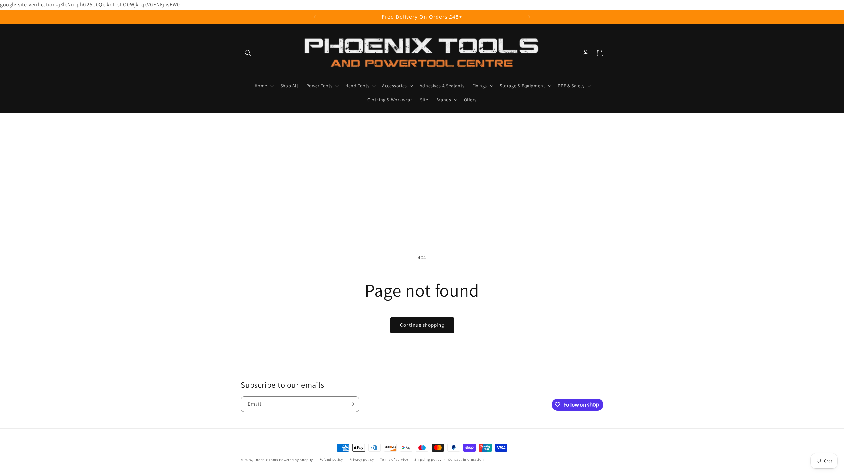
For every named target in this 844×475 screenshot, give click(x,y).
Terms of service (394, 459)
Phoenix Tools (266, 460)
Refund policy (331, 459)
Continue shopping (422, 325)
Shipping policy (428, 459)
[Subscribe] (352, 404)
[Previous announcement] (314, 17)
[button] (248, 53)
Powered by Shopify (296, 460)
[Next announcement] (529, 17)
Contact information (466, 459)
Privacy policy (361, 459)
